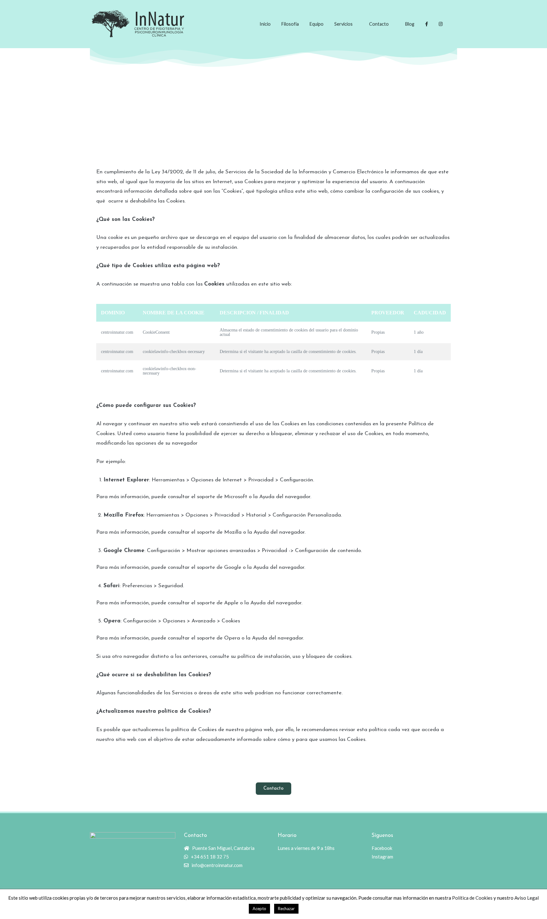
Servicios (343, 24)
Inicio (265, 24)
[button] (273, 788)
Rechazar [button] (286, 908)
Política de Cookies (472, 898)
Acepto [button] (259, 908)
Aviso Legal (526, 898)
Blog (409, 24)
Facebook (382, 848)
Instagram (382, 856)
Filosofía (290, 24)
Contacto (379, 24)
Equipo (317, 24)
